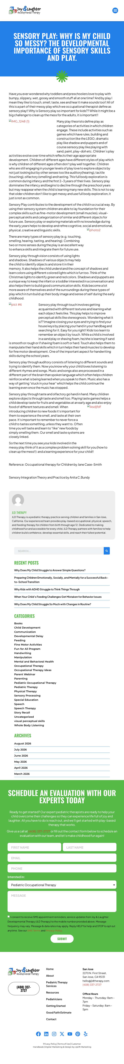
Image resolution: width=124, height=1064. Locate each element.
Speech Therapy (25, 708)
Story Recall (22, 712)
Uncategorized (24, 716)
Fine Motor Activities (28, 644)
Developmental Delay (28, 636)
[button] (115, 10)
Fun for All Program (27, 648)
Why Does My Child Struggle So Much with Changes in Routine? (52, 604)
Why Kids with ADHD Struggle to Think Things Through (47, 589)
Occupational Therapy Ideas (32, 670)
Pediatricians (54, 999)
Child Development (27, 627)
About (50, 975)
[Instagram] (54, 1034)
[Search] (107, 551)
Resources (52, 992)
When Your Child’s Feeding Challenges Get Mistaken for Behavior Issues (58, 596)
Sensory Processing (27, 695)
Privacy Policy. (54, 930)
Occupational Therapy (29, 665)
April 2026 (21, 767)
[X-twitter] (62, 1034)
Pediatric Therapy (26, 687)
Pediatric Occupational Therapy (35, 682)
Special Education (26, 699)
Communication (25, 631)
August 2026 (22, 743)
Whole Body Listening (29, 725)
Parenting (21, 678)
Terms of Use (64, 1044)
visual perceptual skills (29, 721)
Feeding (19, 640)
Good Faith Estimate (58, 1012)
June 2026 (21, 755)
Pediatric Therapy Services (57, 984)
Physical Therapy (25, 691)
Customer (76, 1044)
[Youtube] (69, 1034)
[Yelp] (85, 1034)
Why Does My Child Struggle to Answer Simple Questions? (49, 570)
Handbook (38, 1047)
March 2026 (22, 773)
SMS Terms (34, 930)
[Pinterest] (77, 1034)
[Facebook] (38, 1034)
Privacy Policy (50, 1044)
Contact (51, 1019)
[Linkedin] (46, 1034)
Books (18, 623)
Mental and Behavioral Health (34, 661)
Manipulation (23, 657)
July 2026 (20, 749)
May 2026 (20, 761)
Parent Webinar (24, 674)
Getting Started (55, 1005)
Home (50, 969)
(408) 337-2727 (39, 831)
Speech (19, 704)
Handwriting (22, 653)
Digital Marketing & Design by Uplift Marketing (68, 1047)
